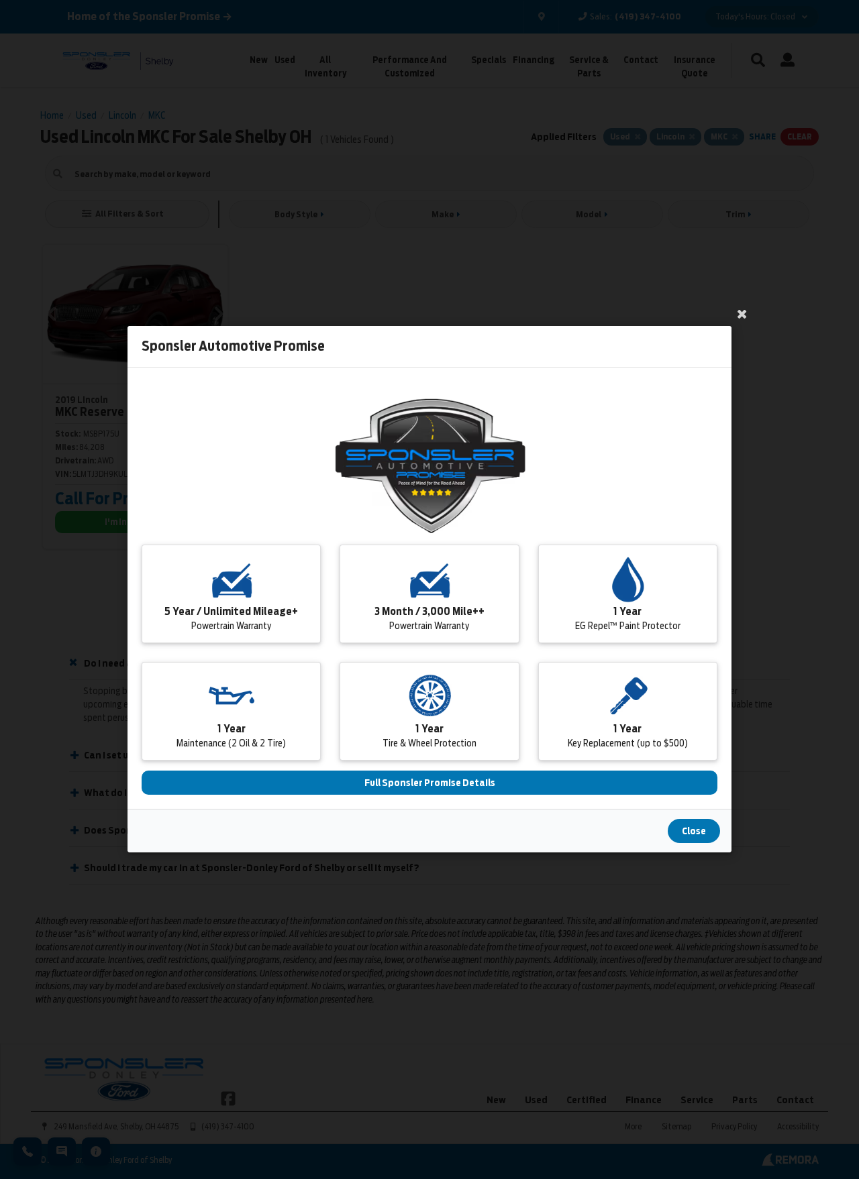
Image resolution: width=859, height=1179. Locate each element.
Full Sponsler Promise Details (429, 783)
